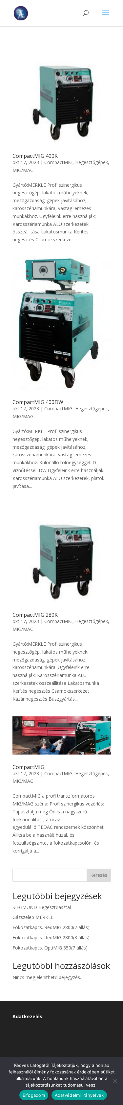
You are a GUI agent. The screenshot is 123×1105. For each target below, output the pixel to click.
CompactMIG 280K (35, 614)
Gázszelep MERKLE (32, 917)
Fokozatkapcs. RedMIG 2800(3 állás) (51, 937)
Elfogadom (34, 1095)
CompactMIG (58, 162)
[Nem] (115, 1081)
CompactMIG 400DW (37, 402)
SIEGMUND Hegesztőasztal (41, 907)
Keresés (98, 875)
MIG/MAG (22, 170)
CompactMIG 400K (35, 155)
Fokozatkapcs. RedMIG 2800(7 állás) (51, 927)
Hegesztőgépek (91, 162)
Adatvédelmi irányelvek (79, 1095)
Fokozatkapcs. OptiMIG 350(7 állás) (50, 948)
